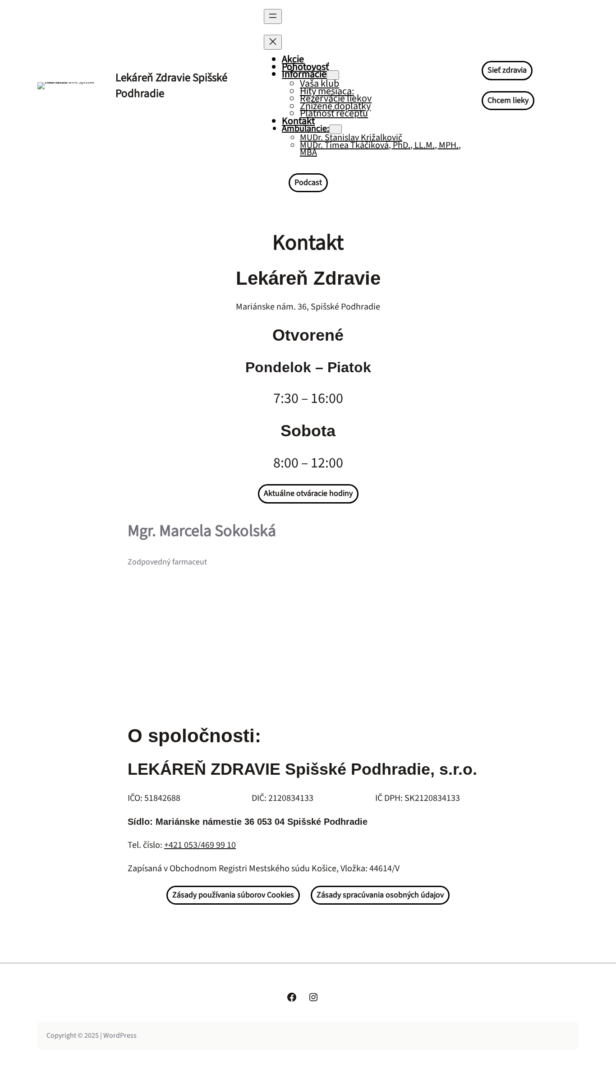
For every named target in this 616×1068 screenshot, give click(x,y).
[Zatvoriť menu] (273, 42)
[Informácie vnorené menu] (332, 75)
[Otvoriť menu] (273, 16)
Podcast (308, 182)
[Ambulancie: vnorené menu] (335, 129)
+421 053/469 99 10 (200, 845)
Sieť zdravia (507, 70)
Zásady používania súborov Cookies (233, 895)
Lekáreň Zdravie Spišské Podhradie (171, 85)
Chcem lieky (508, 100)
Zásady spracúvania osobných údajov (380, 895)
